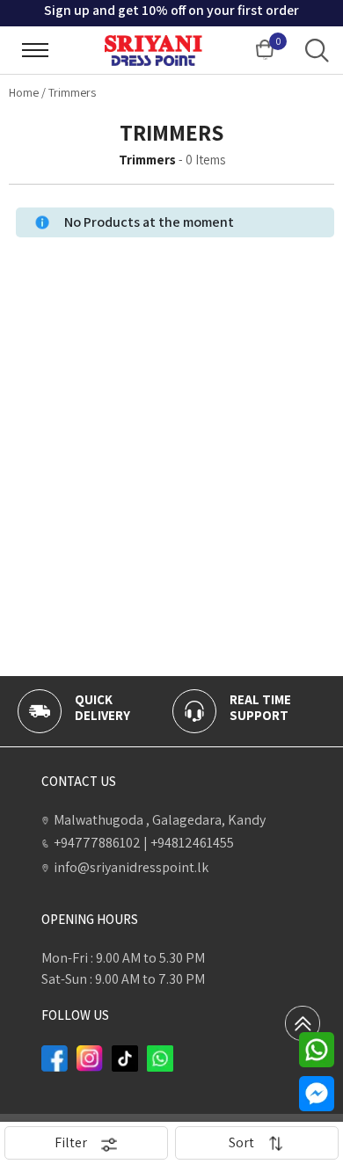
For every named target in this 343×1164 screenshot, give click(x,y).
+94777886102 (97, 842)
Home (24, 92)
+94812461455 (188, 842)
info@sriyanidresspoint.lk (131, 867)
